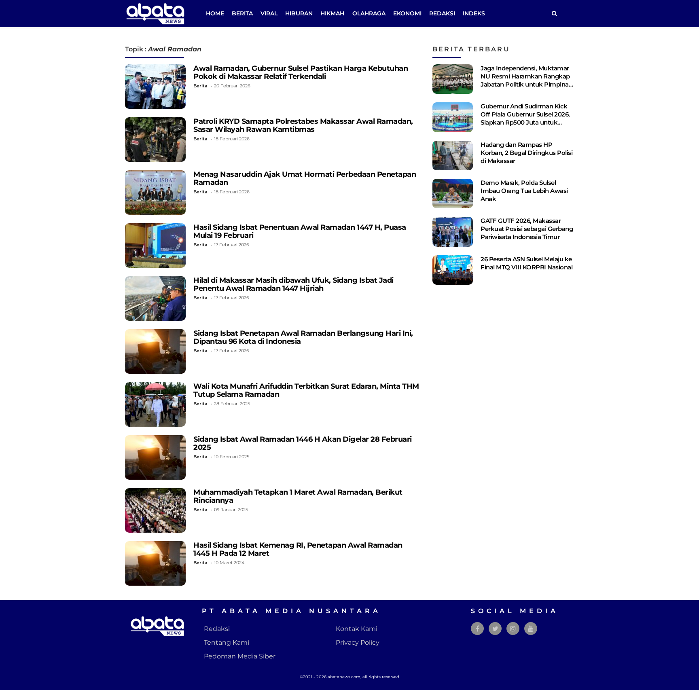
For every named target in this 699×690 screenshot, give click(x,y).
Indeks (474, 13)
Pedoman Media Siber (239, 656)
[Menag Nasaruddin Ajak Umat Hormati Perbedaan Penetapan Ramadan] (155, 192)
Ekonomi (407, 13)
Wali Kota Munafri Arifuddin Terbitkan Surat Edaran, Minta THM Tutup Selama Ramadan (306, 390)
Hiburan (299, 13)
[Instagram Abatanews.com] (513, 629)
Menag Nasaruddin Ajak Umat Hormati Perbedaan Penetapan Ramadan (304, 178)
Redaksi (442, 13)
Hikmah (332, 13)
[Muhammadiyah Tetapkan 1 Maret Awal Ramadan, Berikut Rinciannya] (155, 510)
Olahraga (369, 13)
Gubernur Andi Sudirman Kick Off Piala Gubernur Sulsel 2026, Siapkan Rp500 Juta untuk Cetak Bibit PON (525, 118)
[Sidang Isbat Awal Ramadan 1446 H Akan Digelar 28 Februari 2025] (155, 457)
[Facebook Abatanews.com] (477, 629)
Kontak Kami (356, 629)
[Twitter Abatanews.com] (495, 629)
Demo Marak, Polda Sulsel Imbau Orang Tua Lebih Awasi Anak (524, 191)
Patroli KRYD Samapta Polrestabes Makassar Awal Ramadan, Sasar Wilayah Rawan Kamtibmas (303, 125)
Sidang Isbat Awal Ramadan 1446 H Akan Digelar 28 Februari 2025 (302, 443)
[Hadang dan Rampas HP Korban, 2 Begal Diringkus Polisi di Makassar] (452, 155)
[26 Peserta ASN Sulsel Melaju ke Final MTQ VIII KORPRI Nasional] (452, 270)
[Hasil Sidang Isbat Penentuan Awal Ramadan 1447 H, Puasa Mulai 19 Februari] (155, 245)
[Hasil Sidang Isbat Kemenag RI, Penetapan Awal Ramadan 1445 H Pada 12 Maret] (155, 563)
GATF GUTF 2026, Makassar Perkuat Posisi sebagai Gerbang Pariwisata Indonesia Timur (527, 229)
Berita (242, 13)
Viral (269, 13)
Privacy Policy (357, 642)
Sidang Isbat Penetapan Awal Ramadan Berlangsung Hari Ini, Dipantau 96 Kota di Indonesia (303, 337)
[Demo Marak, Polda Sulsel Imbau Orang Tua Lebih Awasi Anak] (452, 193)
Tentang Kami (226, 642)
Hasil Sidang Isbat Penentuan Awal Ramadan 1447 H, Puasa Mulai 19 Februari (299, 231)
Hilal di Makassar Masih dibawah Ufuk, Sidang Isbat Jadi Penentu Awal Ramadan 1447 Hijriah (293, 284)
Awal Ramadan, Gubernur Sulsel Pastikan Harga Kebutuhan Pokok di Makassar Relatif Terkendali (300, 72)
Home (215, 13)
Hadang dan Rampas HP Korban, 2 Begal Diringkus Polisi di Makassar (526, 153)
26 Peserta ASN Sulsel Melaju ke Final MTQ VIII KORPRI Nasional (526, 263)
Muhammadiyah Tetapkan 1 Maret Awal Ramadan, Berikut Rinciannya (297, 496)
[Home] (554, 13)
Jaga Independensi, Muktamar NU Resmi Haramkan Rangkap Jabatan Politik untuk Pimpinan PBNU (526, 80)
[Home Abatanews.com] (155, 13)
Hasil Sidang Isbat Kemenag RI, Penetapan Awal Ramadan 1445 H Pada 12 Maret (297, 549)
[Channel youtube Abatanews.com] (531, 629)
